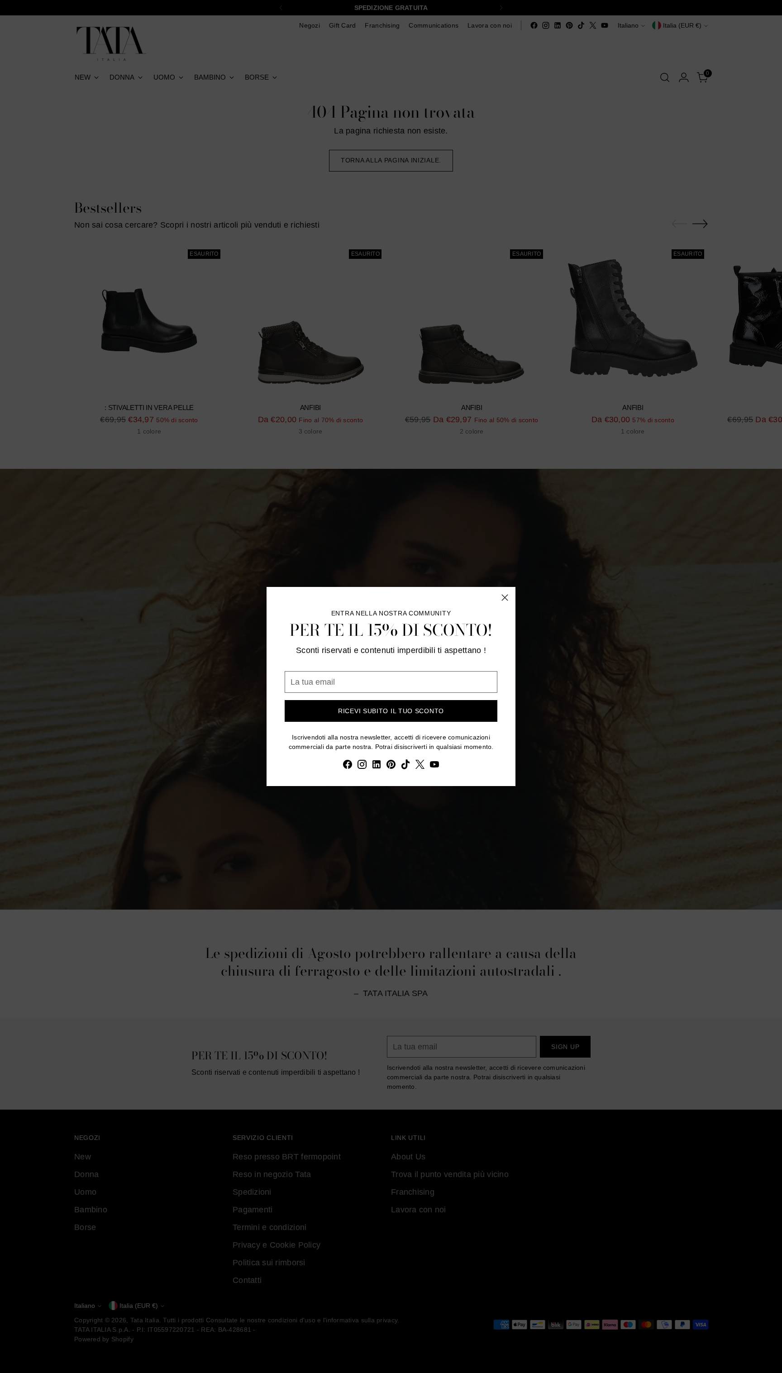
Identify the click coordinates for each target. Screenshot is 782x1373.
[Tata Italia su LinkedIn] (376, 766)
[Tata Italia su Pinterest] (391, 766)
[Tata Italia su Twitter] (420, 766)
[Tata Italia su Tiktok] (405, 766)
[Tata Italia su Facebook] (347, 766)
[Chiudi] (505, 598)
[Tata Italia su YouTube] (434, 766)
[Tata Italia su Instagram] (362, 766)
